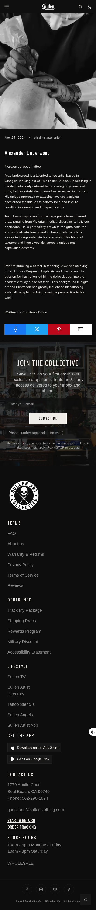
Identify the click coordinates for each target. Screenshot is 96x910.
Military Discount (22, 641)
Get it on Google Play (33, 759)
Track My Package (24, 610)
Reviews (15, 585)
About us (15, 544)
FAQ (11, 533)
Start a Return (21, 820)
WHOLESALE (20, 863)
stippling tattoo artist (47, 137)
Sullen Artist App (22, 725)
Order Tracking (21, 827)
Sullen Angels (20, 715)
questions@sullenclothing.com (35, 809)
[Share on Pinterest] (59, 329)
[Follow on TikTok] (69, 889)
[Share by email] (80, 329)
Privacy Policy (20, 564)
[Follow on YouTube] (55, 889)
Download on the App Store (37, 747)
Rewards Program (24, 631)
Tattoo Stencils (21, 704)
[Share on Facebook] (15, 329)
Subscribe (48, 418)
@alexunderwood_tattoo (23, 166)
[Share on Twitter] (37, 329)
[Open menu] (7, 6)
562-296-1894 (35, 798)
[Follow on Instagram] (41, 889)
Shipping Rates (21, 620)
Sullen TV (16, 676)
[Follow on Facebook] (27, 889)
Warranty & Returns (25, 554)
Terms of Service (23, 575)
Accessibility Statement (29, 652)
